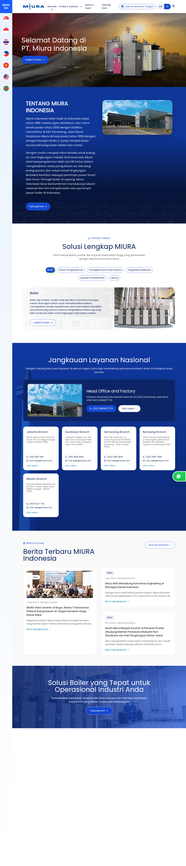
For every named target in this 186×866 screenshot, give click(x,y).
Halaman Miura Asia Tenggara (139, 6)
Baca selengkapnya (37, 629)
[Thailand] (6, 42)
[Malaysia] (6, 77)
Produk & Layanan (68, 6)
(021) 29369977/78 (103, 408)
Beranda (52, 6)
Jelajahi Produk (41, 322)
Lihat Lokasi (128, 408)
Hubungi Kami (106, 6)
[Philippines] (6, 53)
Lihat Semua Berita (158, 545)
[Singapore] (6, 19)
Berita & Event (89, 6)
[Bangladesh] (6, 88)
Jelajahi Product (33, 59)
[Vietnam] (6, 65)
